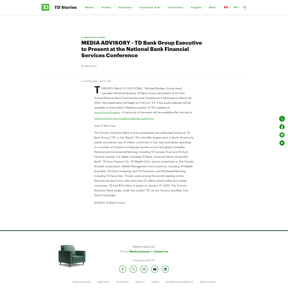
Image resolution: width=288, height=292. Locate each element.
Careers (155, 281)
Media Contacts (139, 251)
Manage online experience (179, 281)
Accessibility (122, 281)
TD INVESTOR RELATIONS (93, 37)
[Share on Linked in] (282, 135)
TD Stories (65, 7)
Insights (196, 7)
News (212, 7)
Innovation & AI (150, 7)
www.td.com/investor (107, 112)
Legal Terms (103, 281)
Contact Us (161, 251)
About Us (140, 281)
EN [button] (235, 7)
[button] (227, 7)
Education (125, 7)
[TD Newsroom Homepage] (45, 9)
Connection (175, 7)
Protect (106, 7)
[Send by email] (282, 143)
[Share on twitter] (282, 119)
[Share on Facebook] (282, 127)
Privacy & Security (81, 281)
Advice (89, 7)
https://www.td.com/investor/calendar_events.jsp (124, 118)
